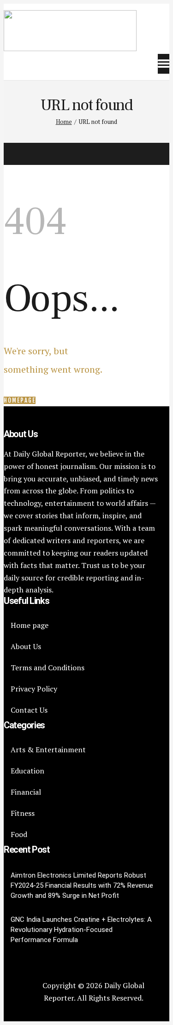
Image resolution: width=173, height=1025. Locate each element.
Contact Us (29, 710)
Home (64, 121)
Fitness (23, 813)
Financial (26, 792)
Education (27, 771)
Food (19, 834)
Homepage (20, 400)
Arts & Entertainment (48, 749)
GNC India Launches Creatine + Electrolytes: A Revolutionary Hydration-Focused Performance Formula (81, 929)
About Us (26, 646)
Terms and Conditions (47, 667)
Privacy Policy (34, 689)
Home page (29, 625)
